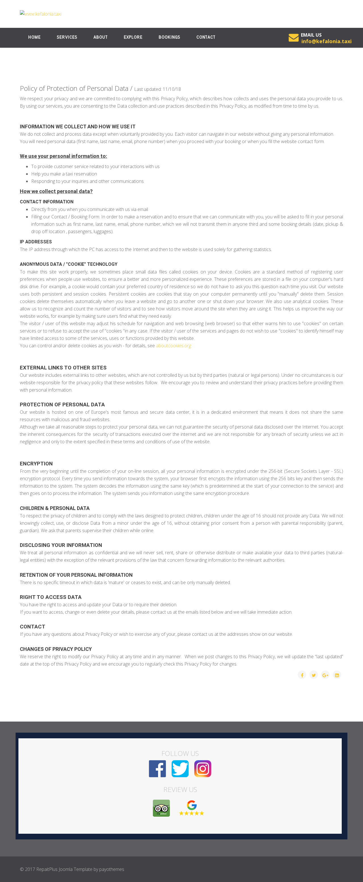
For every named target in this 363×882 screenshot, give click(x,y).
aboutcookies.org (173, 345)
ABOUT (100, 37)
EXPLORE (133, 37)
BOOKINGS (169, 37)
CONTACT (205, 37)
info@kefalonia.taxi (326, 41)
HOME (34, 37)
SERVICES (67, 37)
